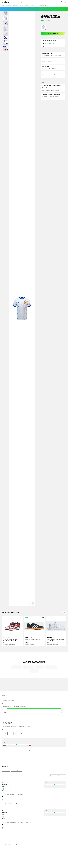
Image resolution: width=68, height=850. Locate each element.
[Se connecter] (61, 2)
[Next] (64, 612)
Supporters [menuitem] (9, 5)
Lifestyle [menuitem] (26, 5)
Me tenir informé (52, 33)
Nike (25, 667)
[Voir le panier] (64, 2)
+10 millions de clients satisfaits (52, 45)
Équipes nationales (16, 667)
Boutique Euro (39, 667)
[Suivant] (33, 603)
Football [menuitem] (3, 5)
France (31, 667)
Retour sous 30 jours (49, 43)
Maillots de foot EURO (51, 667)
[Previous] (61, 612)
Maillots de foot (34, 671)
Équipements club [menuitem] (33, 5)
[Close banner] (66, 9)
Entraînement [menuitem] (15, 5)
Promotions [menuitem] (41, 5)
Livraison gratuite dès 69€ (50, 40)
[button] (5, 18)
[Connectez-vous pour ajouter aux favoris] (21, 617)
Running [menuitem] (21, 5)
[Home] (5, 2)
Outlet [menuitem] (46, 5)
